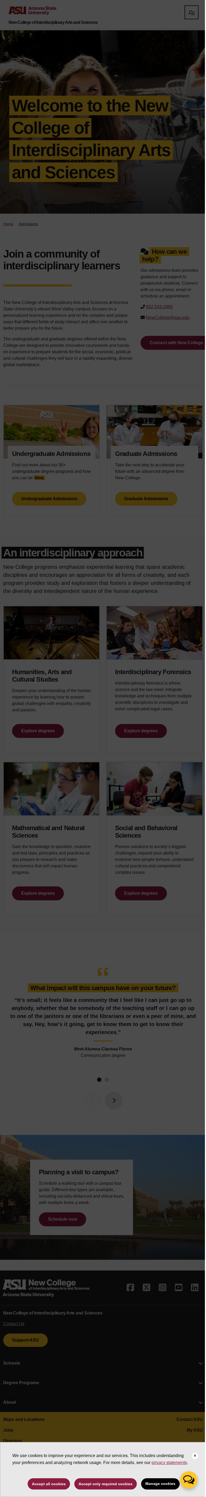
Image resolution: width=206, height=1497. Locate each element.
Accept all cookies (49, 1484)
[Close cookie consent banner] (195, 1456)
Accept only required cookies (106, 1484)
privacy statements (169, 1462)
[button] (188, 1479)
